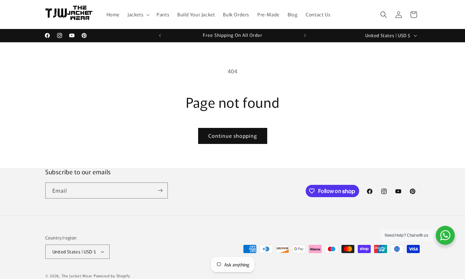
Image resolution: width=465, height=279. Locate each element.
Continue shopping (232, 135)
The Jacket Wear (77, 275)
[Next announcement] (305, 35)
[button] (138, 14)
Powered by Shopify (112, 275)
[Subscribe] (160, 190)
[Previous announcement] (160, 35)
